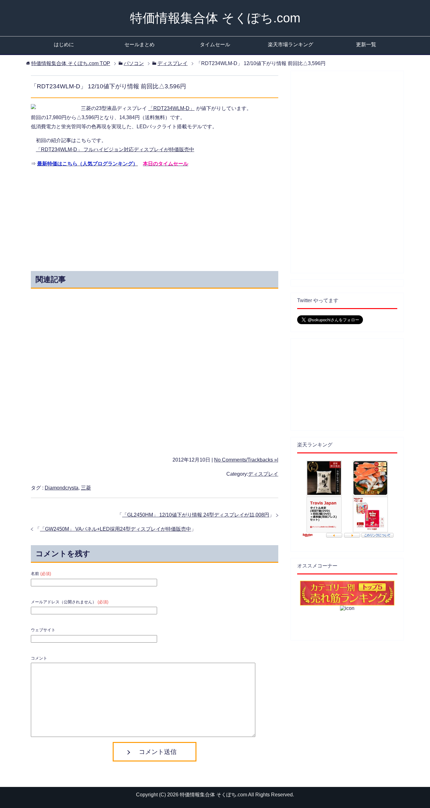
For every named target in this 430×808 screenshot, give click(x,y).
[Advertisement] (98, 218)
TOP (70, 63)
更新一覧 (366, 44)
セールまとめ (139, 44)
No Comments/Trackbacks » (245, 459)
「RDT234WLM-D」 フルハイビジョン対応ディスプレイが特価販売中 (115, 149)
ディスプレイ (263, 474)
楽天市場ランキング (290, 44)
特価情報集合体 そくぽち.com (215, 18)
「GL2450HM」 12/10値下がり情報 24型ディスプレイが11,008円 (195, 514)
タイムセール (215, 44)
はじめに (64, 44)
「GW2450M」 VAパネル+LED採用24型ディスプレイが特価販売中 (115, 529)
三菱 (86, 487)
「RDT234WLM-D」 (171, 108)
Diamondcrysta (61, 487)
